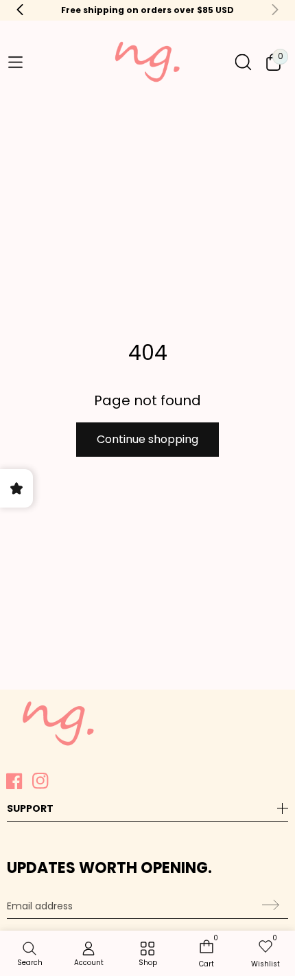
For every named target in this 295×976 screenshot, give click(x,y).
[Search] (243, 62)
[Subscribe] (268, 904)
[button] (15, 62)
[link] (147, 955)
